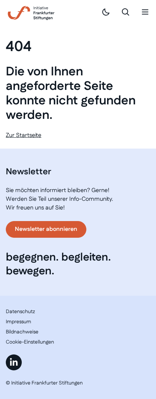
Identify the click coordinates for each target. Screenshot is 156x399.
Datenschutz (20, 311)
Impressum (18, 321)
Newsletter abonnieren (46, 229)
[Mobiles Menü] (145, 12)
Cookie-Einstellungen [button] (30, 342)
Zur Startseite (23, 135)
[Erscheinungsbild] (106, 12)
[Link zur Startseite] (31, 13)
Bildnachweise (22, 332)
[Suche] (126, 12)
